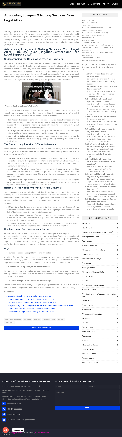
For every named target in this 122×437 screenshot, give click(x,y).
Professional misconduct (100, 314)
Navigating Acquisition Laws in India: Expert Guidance (29, 296)
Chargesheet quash (100, 237)
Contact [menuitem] (81, 4)
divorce (100, 340)
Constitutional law (100, 245)
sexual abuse (100, 358)
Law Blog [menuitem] (116, 4)
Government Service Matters (100, 272)
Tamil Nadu (9, 322)
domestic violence (100, 345)
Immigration (100, 276)
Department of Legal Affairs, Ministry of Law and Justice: (31, 311)
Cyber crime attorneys (100, 259)
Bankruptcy (100, 223)
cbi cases (100, 336)
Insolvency (100, 281)
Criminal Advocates (100, 254)
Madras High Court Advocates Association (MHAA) (100, 295)
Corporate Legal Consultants (100, 250)
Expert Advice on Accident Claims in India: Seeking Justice (32, 302)
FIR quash (100, 263)
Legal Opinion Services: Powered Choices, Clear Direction (31, 308)
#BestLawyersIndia (13, 319)
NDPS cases (100, 301)
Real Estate (100, 323)
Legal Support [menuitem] (94, 4)
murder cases (100, 349)
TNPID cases (100, 327)
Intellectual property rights (100, 285)
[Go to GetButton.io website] (6, 434)
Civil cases (100, 241)
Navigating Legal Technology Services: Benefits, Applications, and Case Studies (40, 305)
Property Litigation (100, 318)
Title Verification (100, 332)
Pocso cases (100, 310)
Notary (61, 319)
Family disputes (100, 267)
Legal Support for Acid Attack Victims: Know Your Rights (31, 299)
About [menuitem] (106, 4)
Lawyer (37, 319)
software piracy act (100, 362)
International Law (100, 290)
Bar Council (100, 228)
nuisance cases (100, 354)
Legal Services (49, 319)
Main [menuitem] (72, 4)
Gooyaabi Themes (42, 433)
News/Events (100, 305)
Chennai (27, 319)
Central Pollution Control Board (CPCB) (100, 232)
